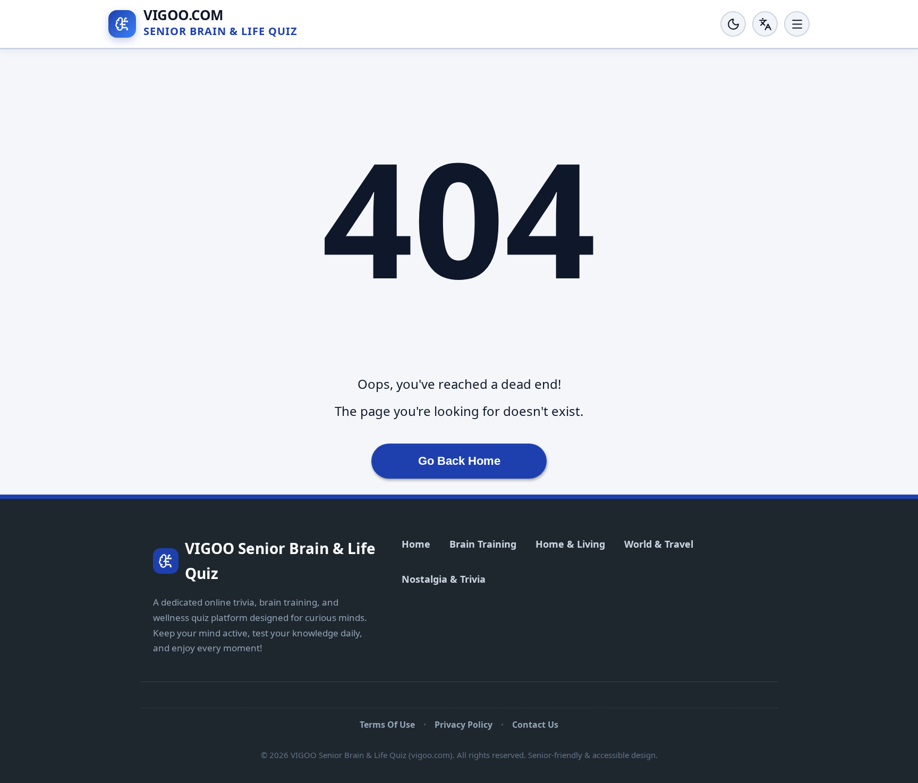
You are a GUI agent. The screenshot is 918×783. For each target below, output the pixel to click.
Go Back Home (459, 460)
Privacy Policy (463, 724)
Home (416, 544)
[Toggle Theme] (733, 24)
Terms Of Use (387, 724)
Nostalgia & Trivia (444, 579)
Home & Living (570, 544)
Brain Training (482, 544)
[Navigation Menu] (797, 24)
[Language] (765, 24)
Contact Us (535, 724)
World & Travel (658, 544)
